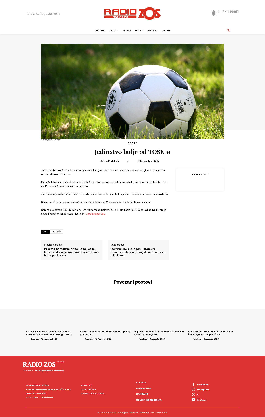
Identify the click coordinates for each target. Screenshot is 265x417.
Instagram (203, 389)
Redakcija (113, 161)
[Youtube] (193, 400)
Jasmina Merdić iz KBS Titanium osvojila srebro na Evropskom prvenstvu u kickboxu (138, 252)
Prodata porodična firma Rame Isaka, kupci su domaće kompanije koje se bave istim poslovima (71, 252)
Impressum (143, 388)
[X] (193, 182)
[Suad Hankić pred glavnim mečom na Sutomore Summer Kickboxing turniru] (51, 310)
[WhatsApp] (207, 182)
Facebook (203, 384)
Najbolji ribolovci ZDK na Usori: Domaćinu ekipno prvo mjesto (159, 333)
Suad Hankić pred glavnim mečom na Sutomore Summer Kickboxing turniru (49, 333)
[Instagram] (193, 390)
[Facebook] (186, 182)
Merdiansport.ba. (95, 213)
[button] (228, 30)
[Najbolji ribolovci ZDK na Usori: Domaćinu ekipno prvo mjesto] (159, 310)
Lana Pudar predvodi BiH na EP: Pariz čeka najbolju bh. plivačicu (210, 333)
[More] (214, 182)
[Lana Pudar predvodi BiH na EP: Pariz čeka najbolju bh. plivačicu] (213, 310)
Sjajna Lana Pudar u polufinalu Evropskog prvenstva (105, 333)
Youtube (202, 400)
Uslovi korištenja (148, 399)
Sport (132, 143)
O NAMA (141, 382)
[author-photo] (28, 339)
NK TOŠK (57, 231)
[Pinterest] (200, 182)
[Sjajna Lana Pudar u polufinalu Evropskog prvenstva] (105, 310)
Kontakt (142, 394)
